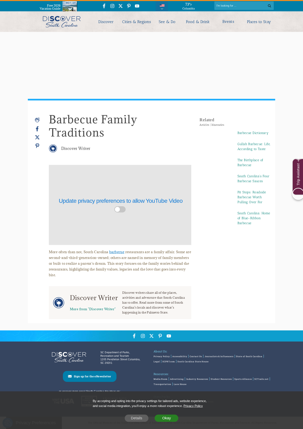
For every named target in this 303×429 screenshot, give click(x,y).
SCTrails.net (261, 379)
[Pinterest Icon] (129, 6)
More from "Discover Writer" (93, 309)
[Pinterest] (37, 145)
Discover (106, 21)
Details (136, 418)
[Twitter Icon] (120, 6)
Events (228, 21)
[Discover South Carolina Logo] (62, 21)
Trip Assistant (298, 174)
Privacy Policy (162, 356)
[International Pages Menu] (162, 5)
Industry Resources (197, 379)
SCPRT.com (168, 361)
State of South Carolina (249, 356)
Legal (157, 361)
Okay (166, 418)
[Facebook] (37, 129)
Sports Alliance (243, 379)
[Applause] (37, 120)
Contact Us (196, 356)
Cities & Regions (136, 21)
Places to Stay (259, 21)
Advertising (177, 379)
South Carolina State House (192, 361)
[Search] (269, 5)
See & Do (167, 21)
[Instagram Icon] (112, 6)
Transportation (162, 384)
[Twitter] (37, 137)
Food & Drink (198, 21)
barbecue (116, 252)
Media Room (161, 379)
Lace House (180, 384)
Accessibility (179, 356)
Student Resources (221, 379)
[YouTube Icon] (137, 6)
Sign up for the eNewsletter (92, 376)
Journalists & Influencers (219, 356)
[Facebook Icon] (104, 6)
